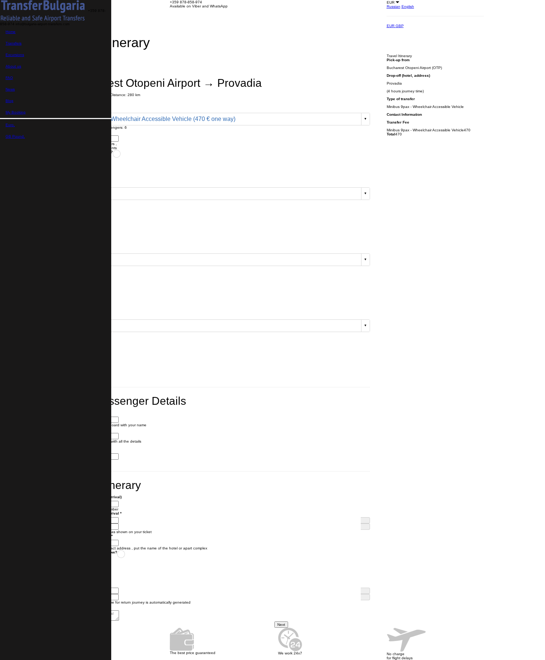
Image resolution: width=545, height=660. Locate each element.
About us (13, 66)
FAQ (9, 78)
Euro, (10, 125)
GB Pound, (15, 136)
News (10, 89)
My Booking (16, 112)
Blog (9, 101)
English (408, 6)
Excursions (15, 55)
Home (11, 32)
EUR (391, 26)
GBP (400, 26)
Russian (393, 6)
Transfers (14, 43)
